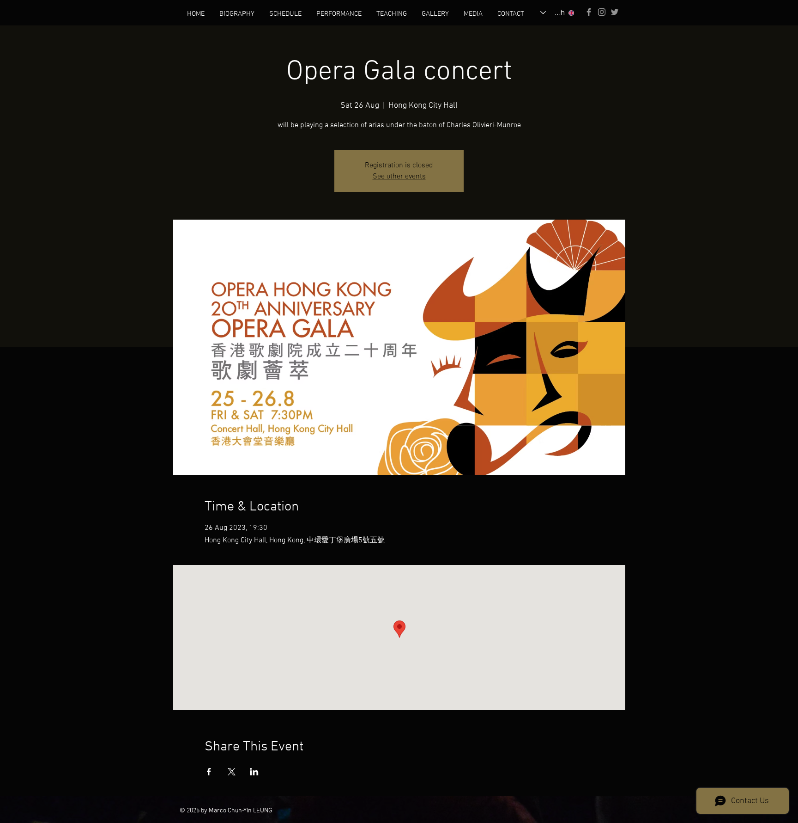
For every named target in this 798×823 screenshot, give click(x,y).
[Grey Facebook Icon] (589, 12)
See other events (399, 176)
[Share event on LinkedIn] (254, 771)
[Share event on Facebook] (209, 771)
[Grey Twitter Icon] (615, 12)
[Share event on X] (231, 771)
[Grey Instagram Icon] (602, 12)
